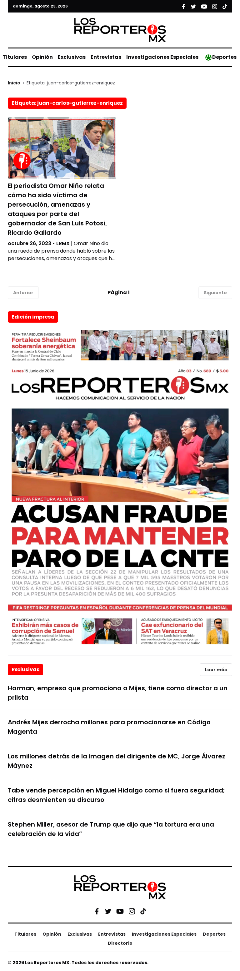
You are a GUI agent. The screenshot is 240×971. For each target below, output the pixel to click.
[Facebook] (97, 911)
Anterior (23, 292)
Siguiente (215, 292)
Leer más (216, 670)
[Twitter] (108, 911)
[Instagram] (132, 911)
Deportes (224, 57)
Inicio (14, 83)
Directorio (120, 943)
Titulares (14, 57)
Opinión (42, 57)
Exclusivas (72, 57)
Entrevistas (106, 57)
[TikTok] (143, 911)
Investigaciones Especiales (162, 57)
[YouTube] (120, 911)
